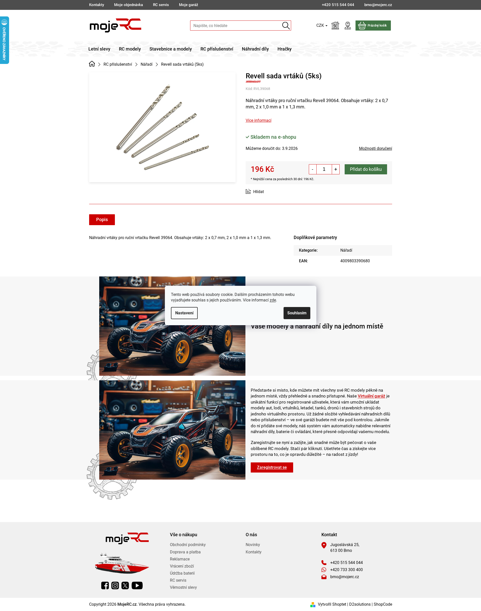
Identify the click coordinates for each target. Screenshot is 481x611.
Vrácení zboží (182, 566)
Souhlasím (297, 313)
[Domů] (92, 64)
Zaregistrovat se (272, 467)
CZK (320, 25)
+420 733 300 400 (346, 569)
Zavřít (274, 192)
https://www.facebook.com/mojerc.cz (105, 585)
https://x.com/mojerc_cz (125, 585)
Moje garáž (188, 5)
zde (273, 300)
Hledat (286, 25)
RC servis (161, 5)
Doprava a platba (185, 552)
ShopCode (383, 604)
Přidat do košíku (366, 169)
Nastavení (184, 313)
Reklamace (180, 559)
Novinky (253, 544)
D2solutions (360, 604)
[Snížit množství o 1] (313, 169)
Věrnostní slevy (183, 587)
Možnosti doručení (375, 148)
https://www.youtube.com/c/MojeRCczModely (137, 585)
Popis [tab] (102, 219)
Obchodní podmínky (188, 544)
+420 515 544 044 (346, 562)
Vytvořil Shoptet (332, 604)
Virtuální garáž (371, 395)
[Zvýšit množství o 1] (335, 169)
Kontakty (96, 5)
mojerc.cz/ (115, 585)
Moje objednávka (128, 5)
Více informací (258, 120)
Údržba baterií (182, 573)
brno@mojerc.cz (344, 576)
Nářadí (346, 250)
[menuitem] (99, 49)
